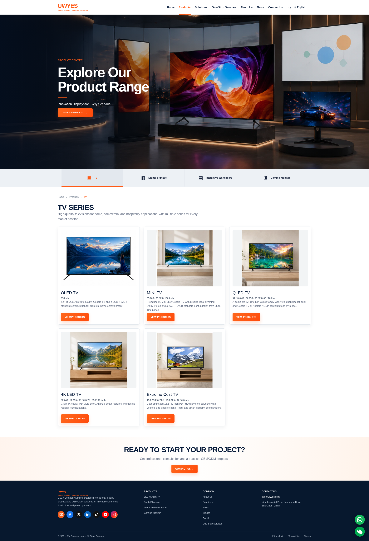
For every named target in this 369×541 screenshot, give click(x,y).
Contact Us (275, 7)
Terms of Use (294, 536)
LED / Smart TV (152, 497)
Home (171, 7)
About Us (246, 7)
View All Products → (75, 112)
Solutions (201, 7)
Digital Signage (154, 177)
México (206, 513)
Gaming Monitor (277, 177)
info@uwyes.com (271, 497)
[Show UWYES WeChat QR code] (360, 532)
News (260, 7)
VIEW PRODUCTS (75, 317)
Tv (92, 177)
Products (185, 7)
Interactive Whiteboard (215, 177)
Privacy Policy (278, 536)
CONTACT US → (184, 469)
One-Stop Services (224, 7)
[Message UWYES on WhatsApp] (360, 520)
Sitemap (307, 536)
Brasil (206, 518)
